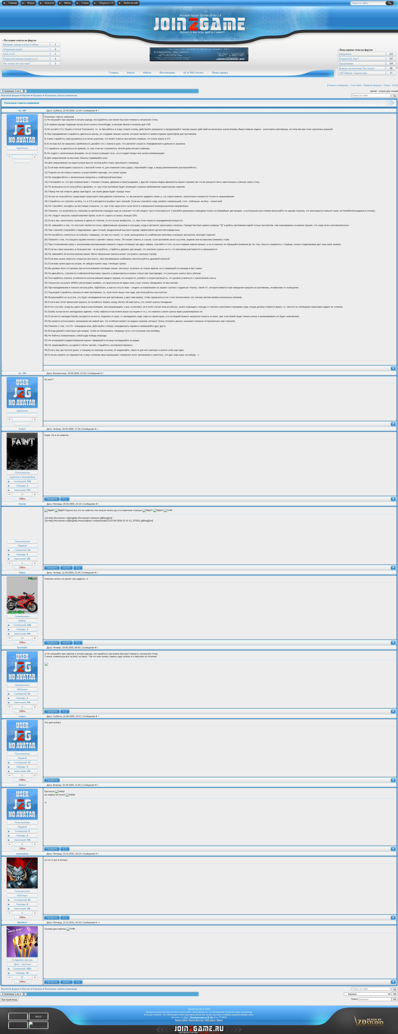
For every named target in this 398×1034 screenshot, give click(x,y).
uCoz (185, 1017)
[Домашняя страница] (66, 568)
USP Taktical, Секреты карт (353, 73)
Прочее (26, 95)
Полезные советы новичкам (61, 95)
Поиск (387, 85)
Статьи (85, 2)
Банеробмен (345, 54)
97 (22, 977)
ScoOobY (22, 647)
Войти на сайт (131, 2)
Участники (355, 85)
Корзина (37, 95)
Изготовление (167, 72)
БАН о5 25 (9, 54)
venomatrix (22, 853)
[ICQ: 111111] (64, 918)
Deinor (22, 785)
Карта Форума (196, 1020)
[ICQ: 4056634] (78, 643)
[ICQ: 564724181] (64, 849)
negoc (22, 716)
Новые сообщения (338, 85)
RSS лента (210, 1020)
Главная (12, 2)
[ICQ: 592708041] (64, 711)
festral (22, 504)
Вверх (220, 1020)
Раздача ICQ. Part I (349, 58)
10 (98, 922)
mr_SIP (22, 110)
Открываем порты (12, 49)
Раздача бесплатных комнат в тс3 (20, 58)
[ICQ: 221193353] (64, 499)
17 (22, 494)
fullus (22, 572)
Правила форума (372, 85)
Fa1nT (22, 429)
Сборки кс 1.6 (106, 2)
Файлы (67, 2)
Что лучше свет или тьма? (16, 63)
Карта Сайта (181, 1020)
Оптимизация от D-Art (202, 1017)
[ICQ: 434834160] (78, 568)
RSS (394, 85)
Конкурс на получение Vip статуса (356, 68)
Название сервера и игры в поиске (21, 44)
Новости (49, 2)
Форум (30, 2)
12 (22, 638)
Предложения (346, 63)
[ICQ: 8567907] (78, 982)
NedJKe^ (22, 922)
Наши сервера (220, 72)
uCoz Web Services (193, 72)
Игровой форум (10, 95)
